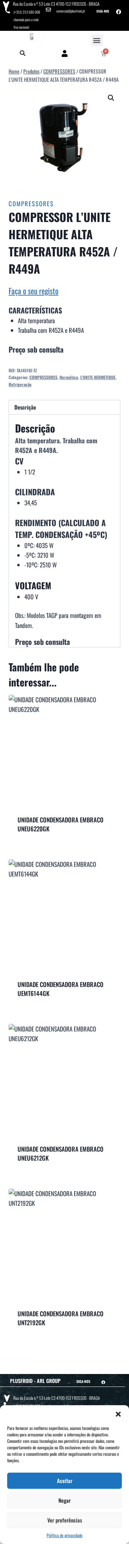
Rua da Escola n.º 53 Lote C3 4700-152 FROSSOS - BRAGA (56, 4)
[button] (118, 1414)
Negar (64, 1500)
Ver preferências (64, 1520)
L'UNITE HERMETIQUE (97, 377)
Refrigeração (20, 384)
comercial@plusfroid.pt (70, 11)
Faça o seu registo (33, 290)
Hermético (68, 377)
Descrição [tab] (25, 407)
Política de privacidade (64, 1535)
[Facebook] (119, 12)
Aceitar (64, 1480)
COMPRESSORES (31, 203)
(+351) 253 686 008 (27, 12)
